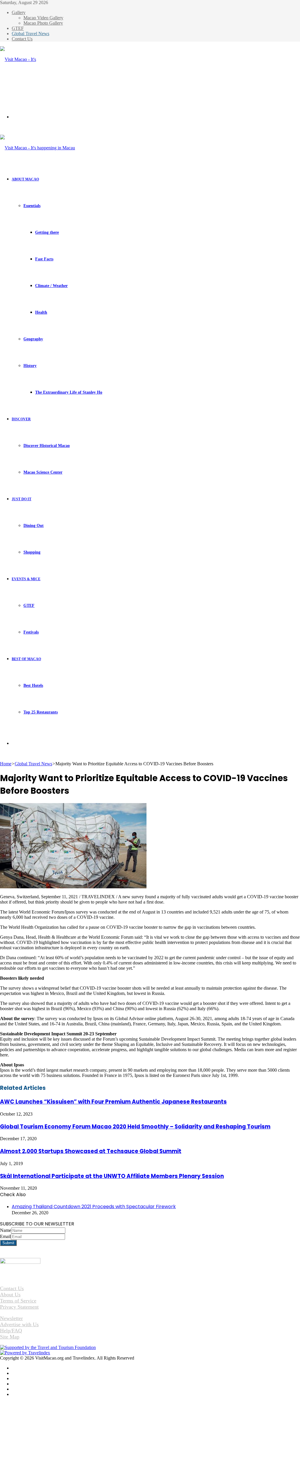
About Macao (25, 179)
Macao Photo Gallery (43, 23)
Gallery (18, 12)
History (30, 365)
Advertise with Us (19, 1324)
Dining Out (33, 525)
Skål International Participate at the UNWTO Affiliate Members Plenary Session (112, 1176)
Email (5, 1236)
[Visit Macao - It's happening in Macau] (20, 85)
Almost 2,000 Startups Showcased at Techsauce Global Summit (90, 1151)
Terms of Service (18, 1301)
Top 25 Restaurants (40, 712)
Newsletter (11, 1318)
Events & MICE (26, 579)
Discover (21, 419)
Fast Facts (44, 259)
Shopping (31, 552)
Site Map (9, 1337)
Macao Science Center (42, 472)
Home (5, 763)
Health (41, 312)
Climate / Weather (51, 286)
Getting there (47, 232)
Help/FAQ (11, 1331)
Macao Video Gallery (43, 17)
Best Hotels (33, 685)
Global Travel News (30, 33)
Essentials (31, 206)
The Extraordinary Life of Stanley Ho (68, 392)
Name (5, 1230)
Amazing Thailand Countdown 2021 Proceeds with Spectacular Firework (94, 1206)
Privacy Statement (19, 1307)
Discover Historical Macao (46, 445)
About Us (10, 1294)
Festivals (31, 632)
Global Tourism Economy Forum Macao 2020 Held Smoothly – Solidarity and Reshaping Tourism (135, 1127)
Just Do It (21, 499)
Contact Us (22, 38)
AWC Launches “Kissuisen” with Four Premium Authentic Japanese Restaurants (113, 1102)
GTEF (18, 28)
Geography (33, 339)
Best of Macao (26, 659)
